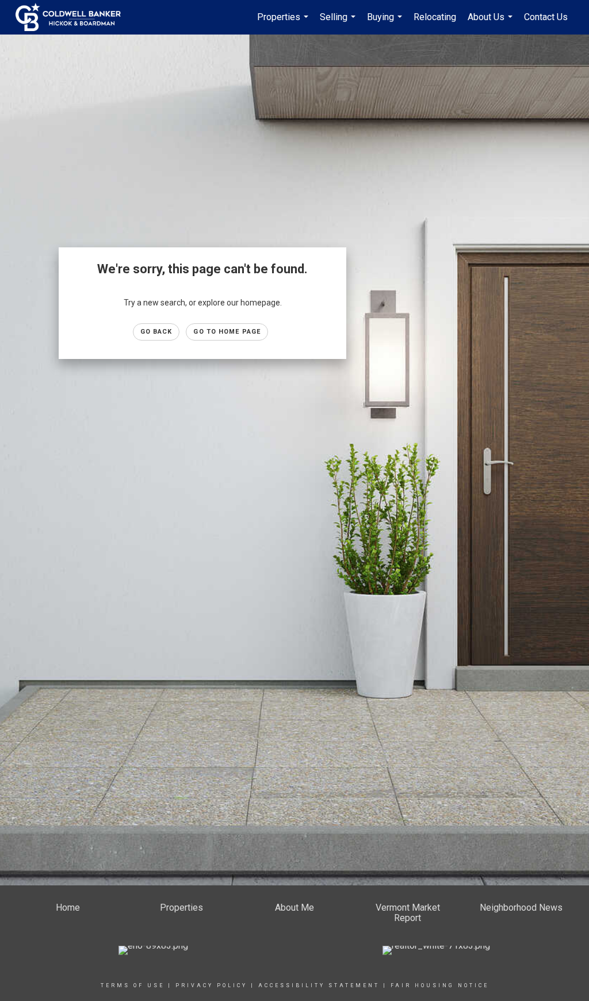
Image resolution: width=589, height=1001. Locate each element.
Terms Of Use (133, 985)
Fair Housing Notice (440, 985)
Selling (339, 23)
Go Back (156, 331)
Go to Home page (227, 331)
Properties (284, 23)
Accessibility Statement (319, 985)
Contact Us (546, 17)
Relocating (435, 17)
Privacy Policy (211, 985)
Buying (386, 23)
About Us (491, 23)
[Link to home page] (74, 17)
